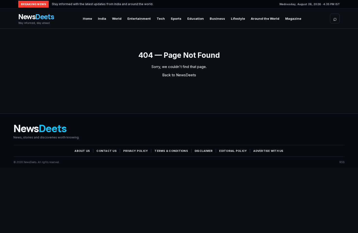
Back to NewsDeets (179, 75)
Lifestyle (238, 18)
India (102, 18)
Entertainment (139, 18)
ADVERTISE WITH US (268, 151)
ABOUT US (82, 151)
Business (217, 18)
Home (87, 18)
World (117, 18)
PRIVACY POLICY (135, 151)
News (36, 18)
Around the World (265, 18)
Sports (176, 18)
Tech (161, 18)
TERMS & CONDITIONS (171, 151)
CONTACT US (106, 151)
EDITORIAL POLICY (233, 151)
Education (195, 18)
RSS (342, 162)
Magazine (293, 18)
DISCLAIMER (204, 151)
